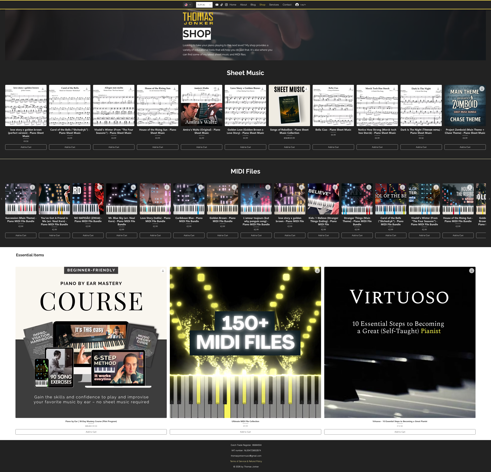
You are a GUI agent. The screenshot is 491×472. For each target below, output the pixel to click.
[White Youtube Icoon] (217, 4)
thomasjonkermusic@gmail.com (246, 455)
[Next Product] (489, 198)
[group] (245, 117)
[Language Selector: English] (188, 4)
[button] (204, 5)
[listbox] (204, 5)
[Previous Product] (1, 198)
